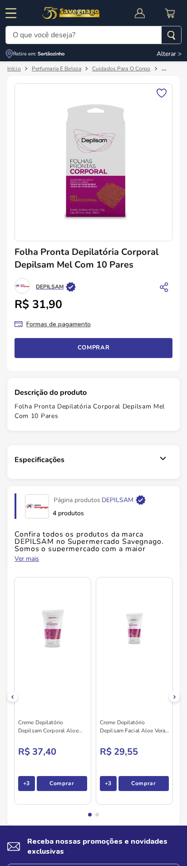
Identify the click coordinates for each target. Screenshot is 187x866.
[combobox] (93, 35)
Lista (162, 93)
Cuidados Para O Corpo (121, 69)
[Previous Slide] (12, 697)
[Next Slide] (174, 697)
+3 (26, 784)
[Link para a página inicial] (14, 69)
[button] (90, 815)
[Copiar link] (164, 287)
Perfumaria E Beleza (56, 69)
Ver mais (27, 559)
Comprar (94, 348)
